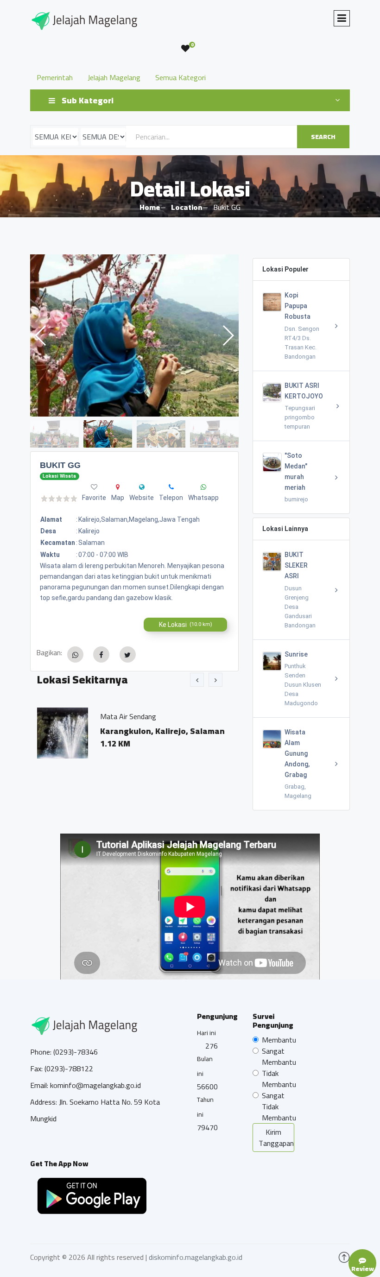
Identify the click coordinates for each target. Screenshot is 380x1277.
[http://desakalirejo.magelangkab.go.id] (142, 487)
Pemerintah (55, 77)
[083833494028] (203, 487)
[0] (185, 49)
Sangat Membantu (279, 1056)
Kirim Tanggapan (276, 1137)
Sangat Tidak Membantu (279, 1106)
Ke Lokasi (185, 624)
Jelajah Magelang (114, 77)
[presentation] (197, 680)
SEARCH (323, 137)
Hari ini (206, 1033)
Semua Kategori (180, 77)
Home (149, 207)
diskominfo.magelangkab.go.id (195, 1257)
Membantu (279, 1039)
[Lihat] (134, 335)
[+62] (171, 487)
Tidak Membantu (279, 1079)
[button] (228, 335)
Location (186, 207)
